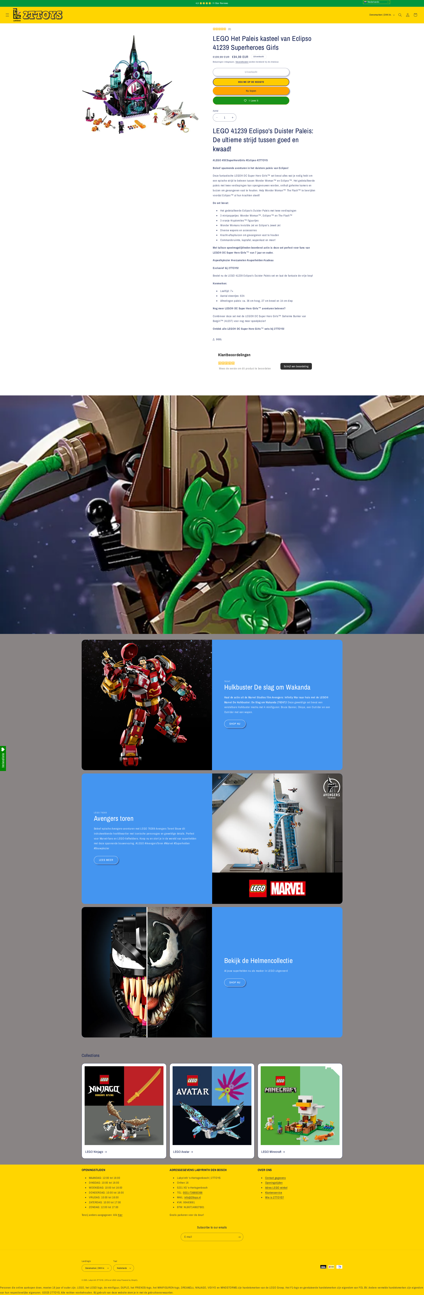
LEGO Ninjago (94, 1152)
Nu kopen (251, 91)
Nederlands (373, 2)
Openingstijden (274, 1182)
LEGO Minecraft (271, 1152)
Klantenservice (273, 1192)
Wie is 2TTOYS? (274, 1197)
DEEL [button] (219, 339)
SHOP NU (234, 724)
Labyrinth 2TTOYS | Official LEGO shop (104, 1280)
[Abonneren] (239, 1237)
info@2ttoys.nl (192, 1197)
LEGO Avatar (181, 1152)
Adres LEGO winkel (276, 1187)
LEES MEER (106, 860)
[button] (7, 15)
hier (120, 1215)
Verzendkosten (242, 61)
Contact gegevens (275, 1178)
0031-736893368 (193, 1192)
